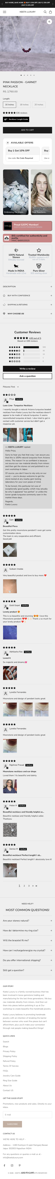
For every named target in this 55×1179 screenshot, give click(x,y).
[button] (9, 112)
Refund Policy (9, 1061)
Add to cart (27, 130)
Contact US (8, 1090)
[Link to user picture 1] (10, 435)
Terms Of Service (10, 1066)
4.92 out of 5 (35, 338)
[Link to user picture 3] (42, 709)
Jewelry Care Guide (11, 1075)
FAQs (5, 1070)
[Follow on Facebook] (4, 1165)
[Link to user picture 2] (26, 435)
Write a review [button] (27, 368)
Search (6, 1041)
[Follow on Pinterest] (19, 1165)
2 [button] (24, 885)
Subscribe (12, 1124)
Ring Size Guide (10, 1080)
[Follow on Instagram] (12, 1165)
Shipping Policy (10, 1056)
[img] (9, 394)
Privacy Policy (9, 1051)
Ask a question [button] (28, 376)
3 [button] (28, 885)
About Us (7, 1085)
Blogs (5, 1046)
